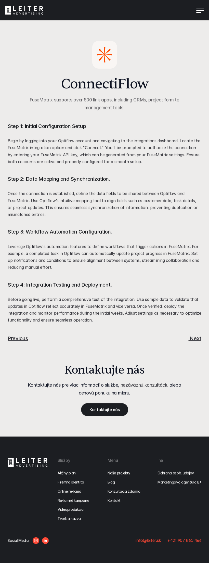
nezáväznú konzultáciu (144, 385)
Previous (18, 338)
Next (194, 338)
